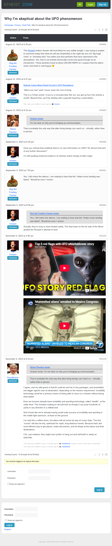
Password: (11, 478)
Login (90, 4)
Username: (11, 471)
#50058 (102, 142)
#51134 (102, 359)
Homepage (8, 25)
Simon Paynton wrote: (40, 367)
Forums (18, 25)
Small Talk (26, 25)
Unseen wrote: (36, 118)
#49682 (102, 44)
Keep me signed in (17, 484)
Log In (99, 489)
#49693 (102, 110)
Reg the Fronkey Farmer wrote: (44, 213)
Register (7, 529)
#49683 (102, 79)
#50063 (102, 205)
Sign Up (102, 4)
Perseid (31, 50)
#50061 (102, 170)
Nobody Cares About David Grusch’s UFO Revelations (48, 85)
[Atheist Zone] (18, 5)
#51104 (102, 236)
